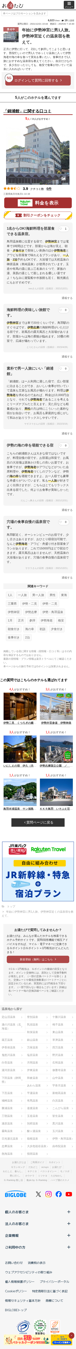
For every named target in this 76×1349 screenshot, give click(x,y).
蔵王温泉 (7, 1039)
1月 (10, 620)
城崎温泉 (7, 1100)
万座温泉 (32, 1047)
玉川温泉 (57, 1131)
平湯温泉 (32, 1093)
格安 (61, 620)
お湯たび (56, 1167)
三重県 (12, 603)
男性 (53, 595)
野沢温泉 (57, 1055)
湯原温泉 (7, 1123)
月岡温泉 (32, 1062)
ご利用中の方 (15, 1247)
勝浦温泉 (7, 1108)
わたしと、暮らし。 (13, 1171)
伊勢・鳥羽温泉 (52, 612)
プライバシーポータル (54, 1281)
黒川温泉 (57, 1123)
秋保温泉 (32, 1032)
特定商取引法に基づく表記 (50, 1291)
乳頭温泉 (32, 1024)
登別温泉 (32, 1017)
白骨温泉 (7, 1062)
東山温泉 (57, 1032)
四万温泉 (57, 1047)
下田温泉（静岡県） (11, 1079)
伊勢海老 (47, 620)
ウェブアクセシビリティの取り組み (28, 1272)
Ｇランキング (18, 1167)
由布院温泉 (59, 1146)
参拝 (32, 620)
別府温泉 (32, 1123)
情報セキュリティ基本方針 (23, 1300)
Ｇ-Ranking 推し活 (13, 1180)
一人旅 (22, 595)
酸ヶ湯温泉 (34, 1131)
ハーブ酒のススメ (60, 1180)
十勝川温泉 (59, 1017)
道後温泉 (32, 1108)
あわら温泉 (34, 1085)
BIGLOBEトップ (16, 1310)
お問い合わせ (14, 1263)
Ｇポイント (54, 1162)
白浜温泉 (57, 1100)
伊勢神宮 (14, 612)
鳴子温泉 (57, 1024)
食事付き (14, 637)
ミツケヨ (42, 1175)
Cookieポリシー (16, 1291)
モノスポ (64, 1171)
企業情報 (12, 1235)
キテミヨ (32, 1171)
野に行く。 (16, 1175)
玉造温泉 (32, 1115)
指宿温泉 (32, 1153)
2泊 (27, 637)
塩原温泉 (32, 1055)
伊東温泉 (32, 1070)
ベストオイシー (48, 1171)
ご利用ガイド (37, 1162)
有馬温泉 (32, 1100)
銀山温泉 (32, 1039)
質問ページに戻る (39, 822)
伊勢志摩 (31, 612)
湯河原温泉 (8, 1070)
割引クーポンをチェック (42, 215)
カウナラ (29, 1175)
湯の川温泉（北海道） (11, 1026)
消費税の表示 (37, 1263)
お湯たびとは (19, 1162)
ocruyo (45, 1167)
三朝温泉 (7, 1115)
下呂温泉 (7, 1093)
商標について (54, 1300)
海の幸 (29, 629)
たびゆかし (56, 1175)
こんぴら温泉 (60, 1108)
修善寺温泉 (59, 1070)
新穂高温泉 (59, 1093)
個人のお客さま (17, 1211)
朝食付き (14, 629)
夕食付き (57, 629)
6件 (49, 189)
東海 (64, 595)
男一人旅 (38, 595)
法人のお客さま (17, 1223)
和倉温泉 (32, 1077)
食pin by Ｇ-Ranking (36, 1180)
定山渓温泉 (8, 1017)
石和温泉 (57, 1062)
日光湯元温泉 (10, 1138)
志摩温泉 (7, 1146)
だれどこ (33, 1167)
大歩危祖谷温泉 (36, 1146)
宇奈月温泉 (59, 1085)
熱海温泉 (7, 1153)
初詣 (42, 629)
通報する (67, 298)
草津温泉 (57, 1039)
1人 (10, 595)
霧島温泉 (7, 1131)
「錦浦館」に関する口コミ (27, 111)
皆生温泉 (57, 1115)
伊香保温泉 (8, 1047)
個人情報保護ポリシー (20, 1281)
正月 (21, 620)
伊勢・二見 (29, 603)
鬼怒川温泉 (8, 1055)
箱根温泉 (32, 1138)
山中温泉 (57, 1077)
